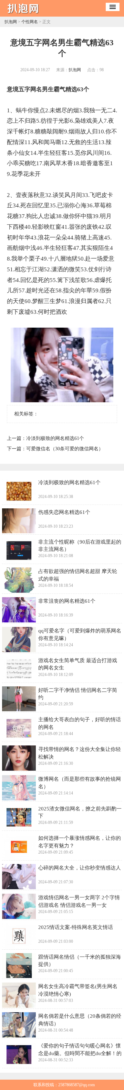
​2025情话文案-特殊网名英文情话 (75, 927)
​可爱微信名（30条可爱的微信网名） (64, 448)
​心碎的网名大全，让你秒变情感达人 (79, 868)
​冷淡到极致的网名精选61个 (55, 438)
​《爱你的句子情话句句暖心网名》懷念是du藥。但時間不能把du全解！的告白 (80, 1053)
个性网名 (29, 21)
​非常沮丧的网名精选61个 (66, 601)
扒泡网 (10, 21)
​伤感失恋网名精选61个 (64, 512)
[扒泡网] (25, 14)
